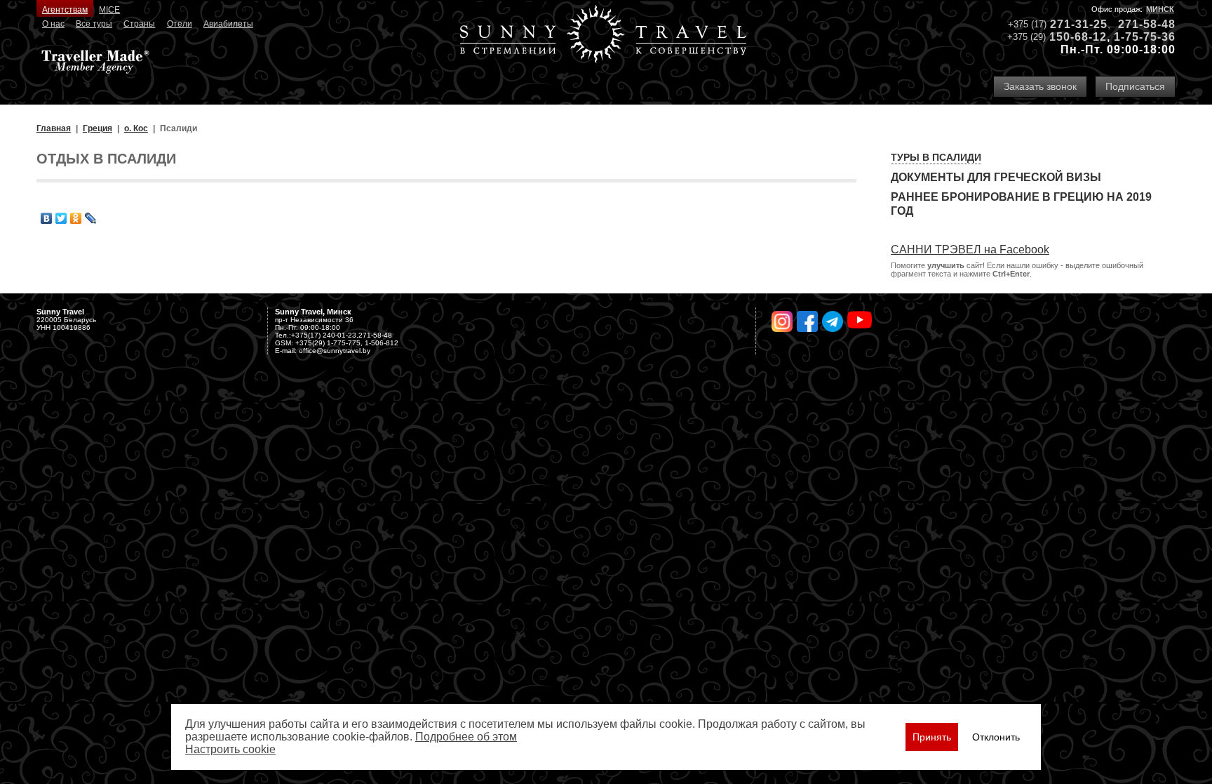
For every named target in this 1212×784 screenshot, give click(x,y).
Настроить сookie (230, 749)
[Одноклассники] (76, 218)
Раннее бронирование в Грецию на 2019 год (1021, 204)
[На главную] (603, 35)
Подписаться (1135, 86)
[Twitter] (61, 218)
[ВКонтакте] (46, 218)
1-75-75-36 (1145, 37)
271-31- (1071, 24)
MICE (109, 10)
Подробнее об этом (466, 737)
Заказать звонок (1040, 86)
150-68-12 (1078, 37)
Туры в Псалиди (936, 157)
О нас (53, 24)
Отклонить (996, 737)
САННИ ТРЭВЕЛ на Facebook (970, 249)
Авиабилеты (228, 24)
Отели (179, 24)
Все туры (94, 24)
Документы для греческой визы (996, 177)
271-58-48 (1147, 24)
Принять (932, 737)
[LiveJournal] (90, 218)
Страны (139, 24)
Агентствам (65, 10)
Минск (1160, 9)
